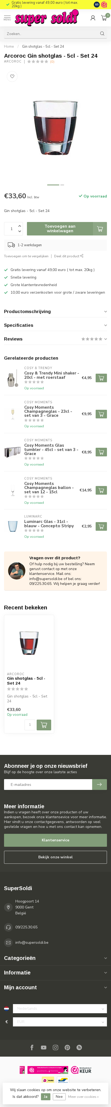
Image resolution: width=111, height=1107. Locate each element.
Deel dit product (67, 256)
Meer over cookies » (83, 1096)
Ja (45, 1096)
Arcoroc (13, 61)
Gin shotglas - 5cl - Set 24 (43, 46)
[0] (104, 17)
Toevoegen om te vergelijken (26, 256)
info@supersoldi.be (31, 942)
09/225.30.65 (26, 927)
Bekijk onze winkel (55, 857)
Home (9, 46)
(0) (52, 61)
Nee (59, 1096)
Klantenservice (55, 840)
